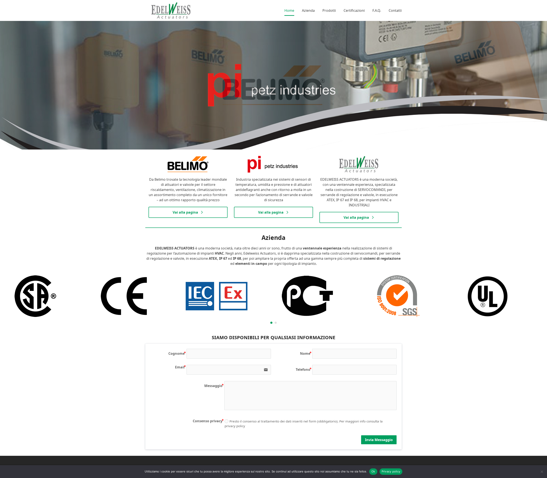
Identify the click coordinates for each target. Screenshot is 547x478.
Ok (373, 471)
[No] (542, 471)
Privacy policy (391, 471)
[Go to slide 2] (276, 323)
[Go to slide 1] (271, 323)
